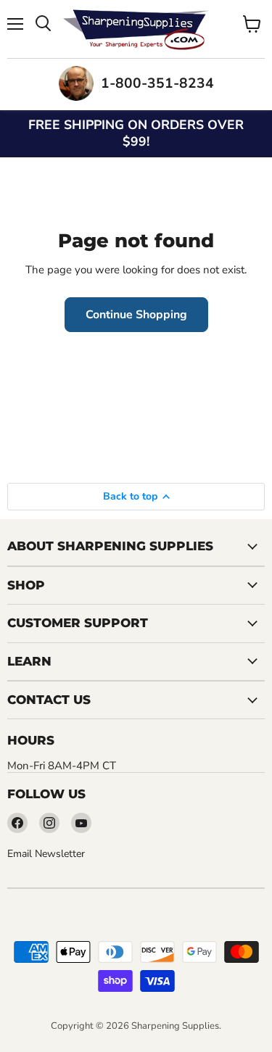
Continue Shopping (136, 315)
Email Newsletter (46, 854)
